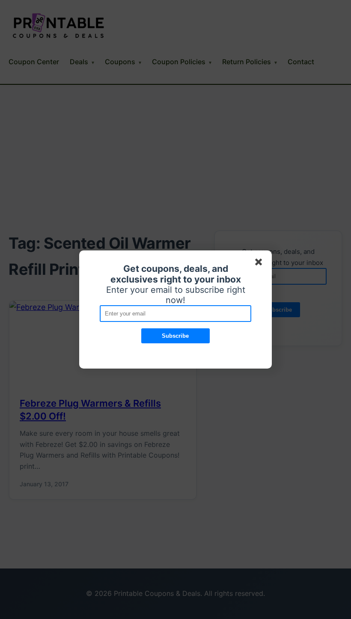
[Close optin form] (260, 264)
